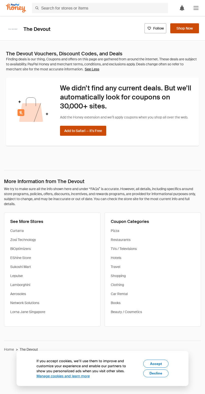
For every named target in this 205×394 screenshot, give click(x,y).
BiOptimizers (20, 248)
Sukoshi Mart (20, 267)
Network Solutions (24, 303)
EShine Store (20, 257)
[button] (196, 8)
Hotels (116, 257)
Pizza (115, 230)
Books (115, 303)
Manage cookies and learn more (63, 376)
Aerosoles (18, 294)
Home (9, 349)
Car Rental (119, 294)
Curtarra (17, 230)
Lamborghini (20, 285)
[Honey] (16, 8)
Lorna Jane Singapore (27, 312)
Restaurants (120, 239)
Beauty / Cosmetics (126, 312)
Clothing (117, 285)
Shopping (118, 276)
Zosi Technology (23, 239)
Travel (115, 267)
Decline (156, 373)
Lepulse (16, 276)
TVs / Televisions (124, 248)
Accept (156, 364)
